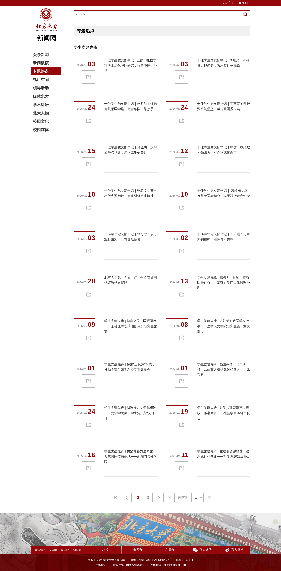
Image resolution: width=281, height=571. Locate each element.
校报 (105, 549)
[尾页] (170, 497)
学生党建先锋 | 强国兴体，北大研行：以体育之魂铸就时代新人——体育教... (223, 369)
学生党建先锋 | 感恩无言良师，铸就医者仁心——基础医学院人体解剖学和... (223, 283)
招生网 (77, 550)
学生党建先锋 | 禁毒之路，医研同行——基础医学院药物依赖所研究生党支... (130, 326)
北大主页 (228, 2)
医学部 (53, 550)
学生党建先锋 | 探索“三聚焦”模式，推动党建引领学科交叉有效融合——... (129, 369)
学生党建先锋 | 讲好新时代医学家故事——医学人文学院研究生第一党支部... (223, 326)
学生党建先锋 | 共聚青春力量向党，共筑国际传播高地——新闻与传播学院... (130, 456)
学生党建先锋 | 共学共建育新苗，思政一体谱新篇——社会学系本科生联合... (223, 413)
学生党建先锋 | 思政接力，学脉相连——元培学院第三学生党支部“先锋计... (130, 413)
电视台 (137, 549)
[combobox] (197, 497)
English (243, 2)
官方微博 (237, 549)
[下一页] (159, 497)
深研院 (65, 550)
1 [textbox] (196, 497)
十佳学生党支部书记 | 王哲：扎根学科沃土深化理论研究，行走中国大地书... (130, 65)
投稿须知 (101, 564)
